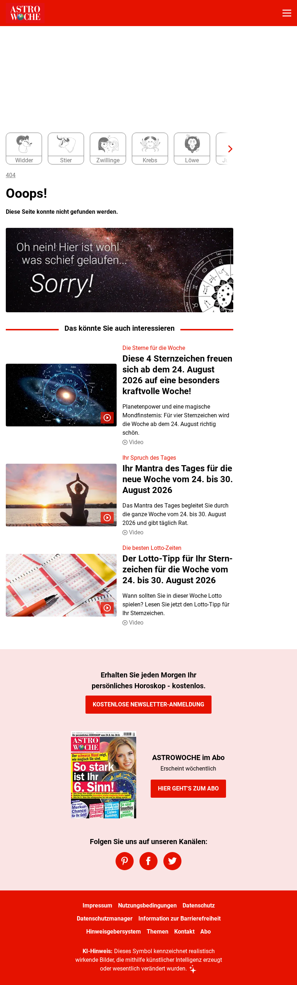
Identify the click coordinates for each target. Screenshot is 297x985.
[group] (116, 149)
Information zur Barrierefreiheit (179, 918)
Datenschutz (199, 905)
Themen (157, 931)
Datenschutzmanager (105, 918)
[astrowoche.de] (25, 13)
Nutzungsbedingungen (147, 905)
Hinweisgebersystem (113, 931)
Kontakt (184, 931)
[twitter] (172, 861)
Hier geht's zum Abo (188, 788)
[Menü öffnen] (287, 13)
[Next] (226, 149)
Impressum (97, 905)
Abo (205, 931)
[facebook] (148, 861)
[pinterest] (125, 861)
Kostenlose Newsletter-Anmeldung (148, 704)
